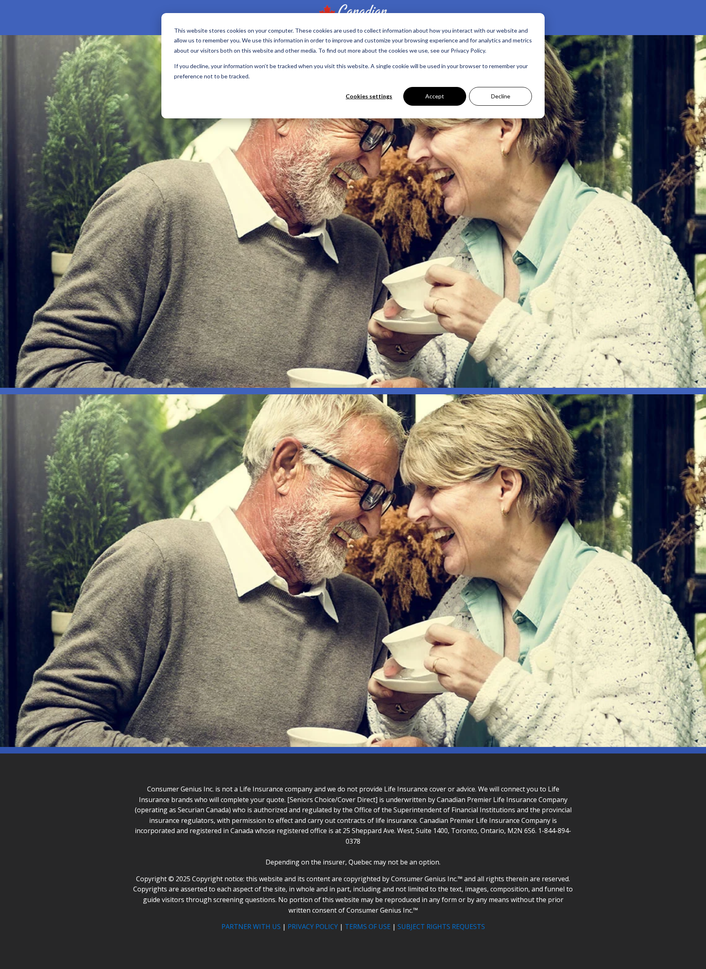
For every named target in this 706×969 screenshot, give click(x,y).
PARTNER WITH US (251, 926)
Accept (434, 96)
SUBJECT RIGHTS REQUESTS (441, 926)
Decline (500, 96)
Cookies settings (369, 96)
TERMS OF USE (368, 926)
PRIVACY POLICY (313, 926)
